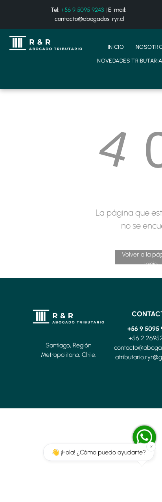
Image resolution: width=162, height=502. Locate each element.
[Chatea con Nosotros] (144, 437)
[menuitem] (116, 47)
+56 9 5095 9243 (82, 9)
